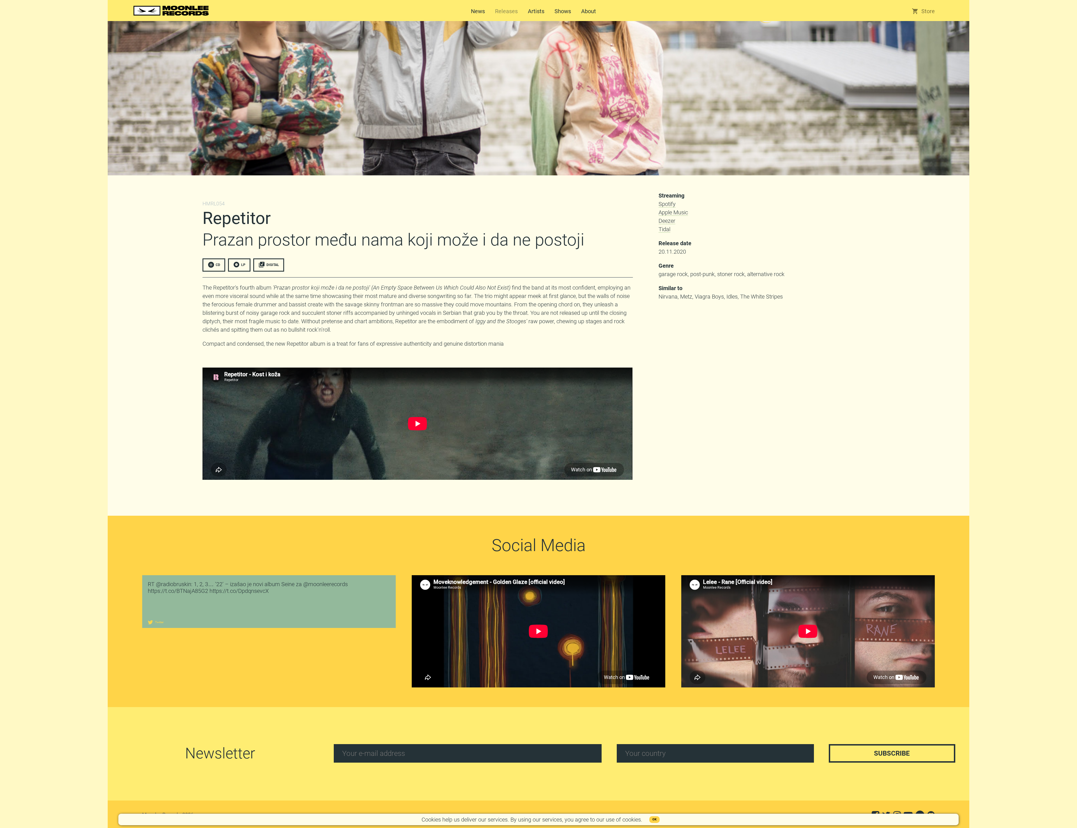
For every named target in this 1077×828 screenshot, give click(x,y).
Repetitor (236, 218)
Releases (506, 11)
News (478, 11)
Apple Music (673, 212)
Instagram (160, 681)
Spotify (667, 204)
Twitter (159, 621)
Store (928, 11)
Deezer (667, 220)
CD (218, 265)
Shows (562, 11)
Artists (536, 11)
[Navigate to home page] (171, 16)
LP (243, 265)
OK (654, 819)
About (588, 11)
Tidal (664, 229)
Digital (272, 265)
